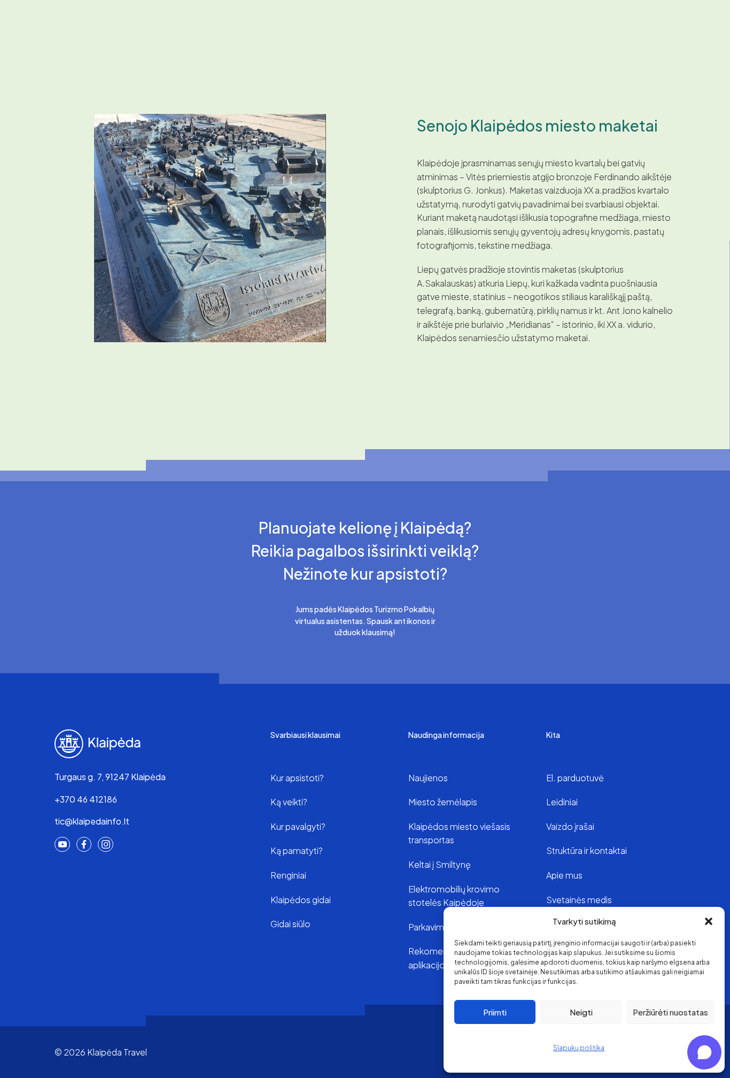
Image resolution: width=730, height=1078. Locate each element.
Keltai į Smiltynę (439, 864)
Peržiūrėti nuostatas (670, 1012)
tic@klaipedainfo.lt (92, 821)
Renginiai (288, 875)
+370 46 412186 (86, 799)
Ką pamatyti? (296, 850)
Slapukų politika (578, 1048)
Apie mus (564, 875)
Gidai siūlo (290, 923)
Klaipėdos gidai (300, 899)
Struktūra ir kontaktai (586, 850)
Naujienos (428, 777)
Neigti (581, 1012)
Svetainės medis (579, 899)
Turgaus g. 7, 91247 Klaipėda (110, 776)
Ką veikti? (288, 801)
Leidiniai (562, 801)
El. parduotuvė (575, 777)
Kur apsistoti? (297, 777)
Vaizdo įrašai (570, 826)
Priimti (495, 1012)
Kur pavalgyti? (297, 826)
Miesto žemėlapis (442, 801)
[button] (708, 921)
